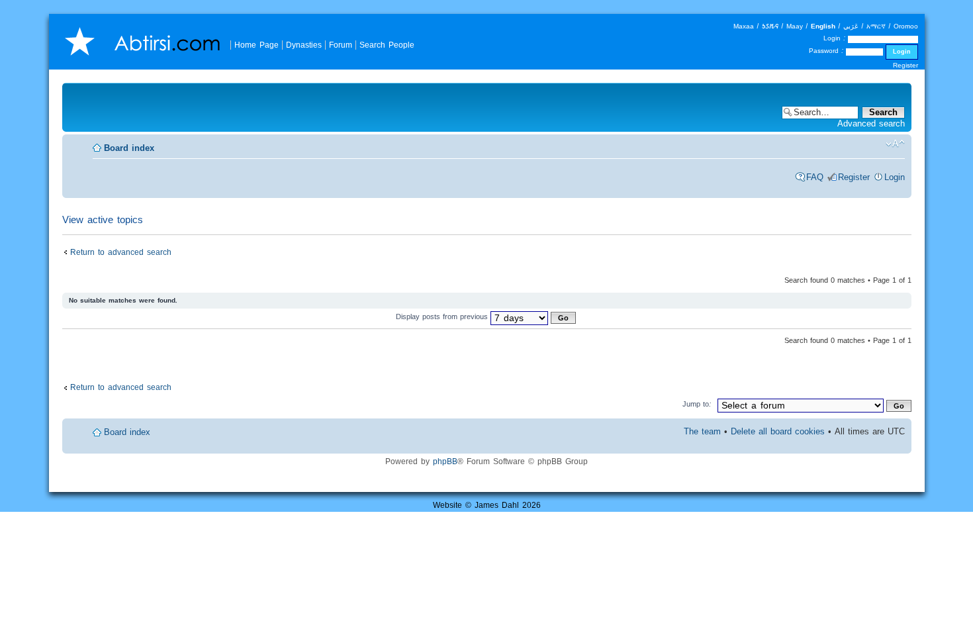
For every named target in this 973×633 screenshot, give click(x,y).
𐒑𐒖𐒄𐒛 (770, 26)
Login (894, 177)
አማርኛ (876, 26)
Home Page (256, 44)
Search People (386, 44)
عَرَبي (850, 26)
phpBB (445, 461)
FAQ (814, 177)
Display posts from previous (443, 316)
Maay (794, 26)
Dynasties (304, 44)
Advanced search (871, 123)
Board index (129, 148)
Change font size (895, 144)
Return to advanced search (120, 252)
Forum (340, 44)
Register (905, 65)
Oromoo (906, 26)
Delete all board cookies (778, 431)
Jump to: (697, 404)
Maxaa (743, 26)
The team (702, 431)
